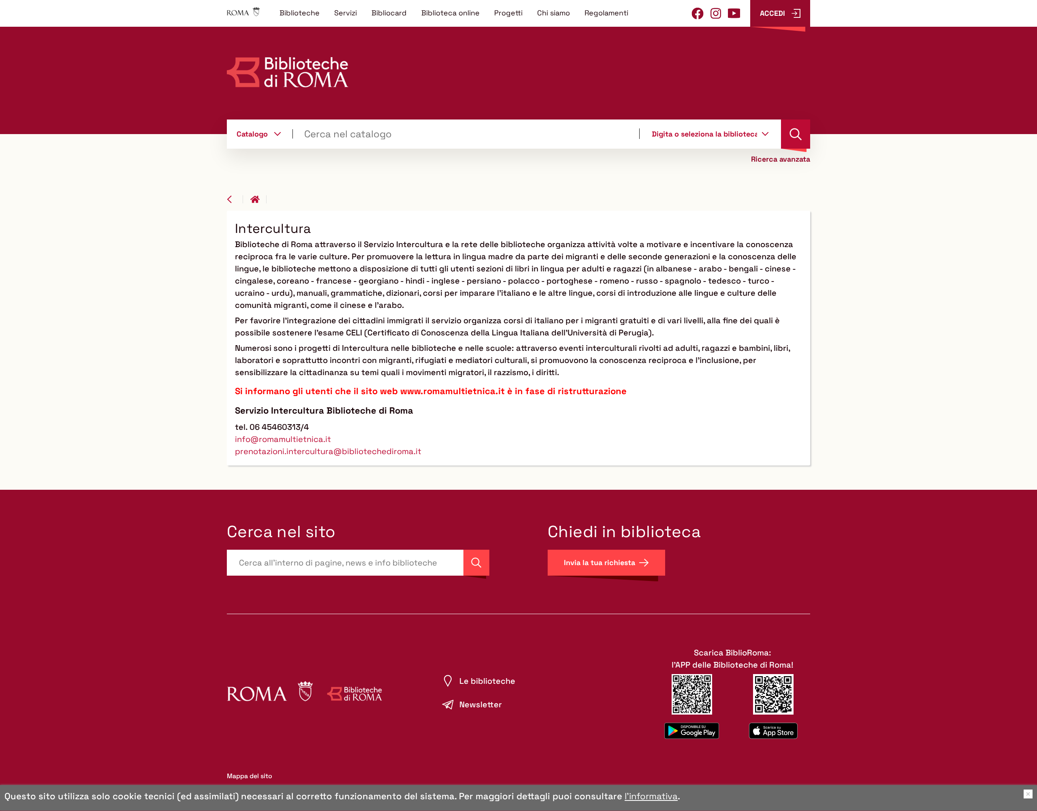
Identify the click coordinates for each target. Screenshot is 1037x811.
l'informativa (651, 796)
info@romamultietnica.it (283, 439)
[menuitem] (299, 12)
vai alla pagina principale (258, 199)
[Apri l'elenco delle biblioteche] (765, 133)
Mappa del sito (249, 776)
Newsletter (480, 704)
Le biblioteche (487, 681)
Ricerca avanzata (780, 159)
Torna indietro (235, 199)
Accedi (772, 13)
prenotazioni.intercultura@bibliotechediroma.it (328, 451)
